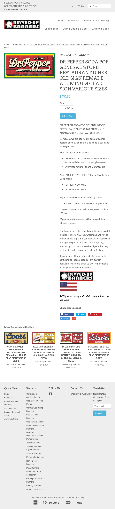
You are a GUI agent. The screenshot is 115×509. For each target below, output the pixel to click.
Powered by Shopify (75, 497)
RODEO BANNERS (34, 489)
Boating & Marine (34, 485)
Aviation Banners (33, 453)
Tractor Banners (33, 442)
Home (61, 20)
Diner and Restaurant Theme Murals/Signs (34, 435)
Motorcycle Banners (35, 457)
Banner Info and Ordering (96, 20)
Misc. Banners (32, 467)
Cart (83, 6)
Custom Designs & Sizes (75, 28)
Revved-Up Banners (56, 497)
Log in (70, 6)
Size (62, 103)
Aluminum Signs (100, 28)
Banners (72, 20)
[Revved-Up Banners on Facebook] (50, 394)
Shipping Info (51, 28)
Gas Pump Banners (35, 421)
